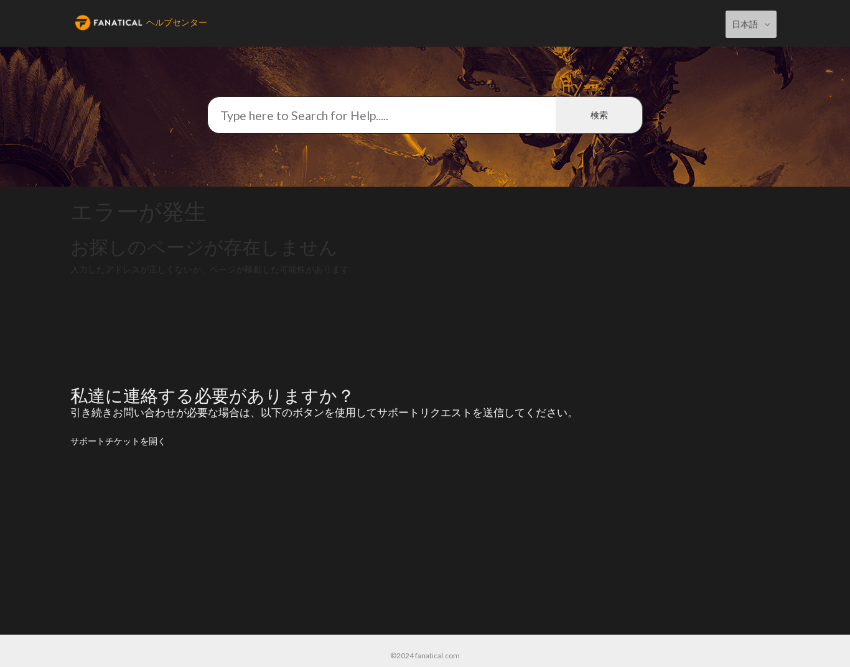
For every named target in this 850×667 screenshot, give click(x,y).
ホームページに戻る (109, 287)
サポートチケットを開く (118, 441)
